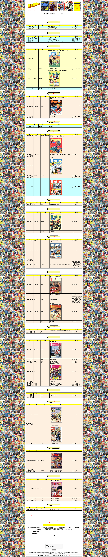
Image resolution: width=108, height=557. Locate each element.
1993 (54, 504)
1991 (54, 447)
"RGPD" (69, 555)
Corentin (27, 520)
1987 (54, 337)
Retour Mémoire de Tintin (54, 525)
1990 (54, 401)
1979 (54, 121)
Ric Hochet (35, 520)
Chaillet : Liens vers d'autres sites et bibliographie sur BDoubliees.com (44, 522)
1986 (54, 326)
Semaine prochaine (42, 520)
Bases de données (77, 4)
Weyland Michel (29, 516)
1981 (54, 199)
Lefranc (31, 520)
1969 (54, 32)
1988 (54, 389)
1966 (54, 22)
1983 (54, 236)
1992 (54, 476)
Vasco (60, 520)
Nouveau (77, 2)
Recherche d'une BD (77, 5)
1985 (54, 271)
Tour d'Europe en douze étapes (52, 520)
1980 (54, 131)
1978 (54, 93)
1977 (54, 46)
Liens (77, 8)
